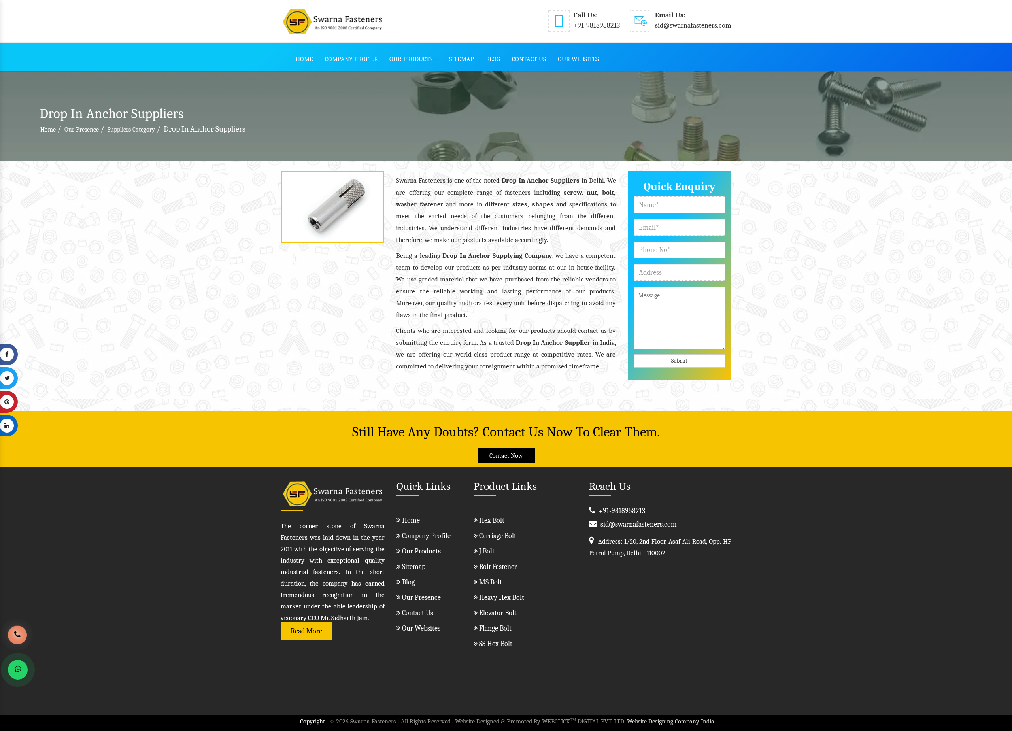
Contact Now (506, 455)
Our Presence (81, 129)
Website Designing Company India (670, 721)
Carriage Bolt (497, 536)
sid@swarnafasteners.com (693, 25)
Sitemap (461, 59)
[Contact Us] (17, 640)
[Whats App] (18, 670)
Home (304, 59)
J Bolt (486, 551)
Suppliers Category (131, 129)
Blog (493, 59)
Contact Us (529, 59)
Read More (306, 631)
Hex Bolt (491, 520)
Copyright (312, 721)
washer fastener (419, 204)
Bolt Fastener (497, 567)
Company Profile (351, 59)
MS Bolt (490, 582)
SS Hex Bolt (495, 644)
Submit (679, 360)
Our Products (410, 59)
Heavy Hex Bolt (501, 597)
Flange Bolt (495, 628)
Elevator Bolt (497, 613)
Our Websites (578, 59)
